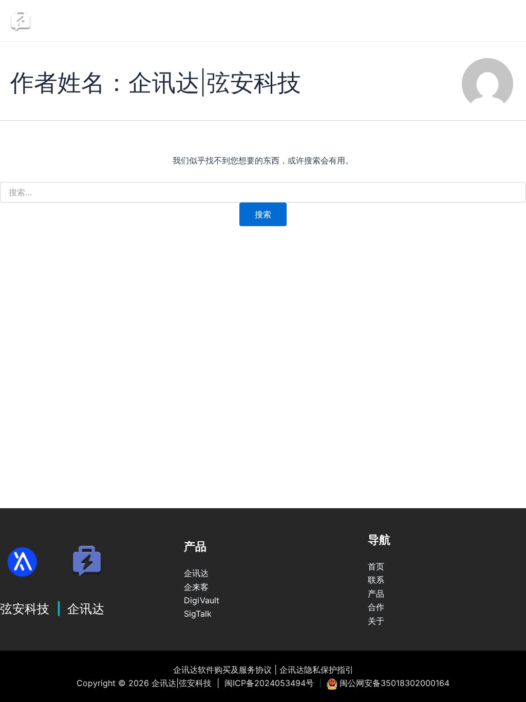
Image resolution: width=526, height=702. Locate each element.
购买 (361, 20)
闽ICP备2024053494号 (269, 683)
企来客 (196, 587)
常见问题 (426, 20)
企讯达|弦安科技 (96, 20)
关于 (376, 621)
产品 (376, 593)
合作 (376, 607)
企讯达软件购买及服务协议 (222, 669)
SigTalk (198, 613)
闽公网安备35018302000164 (394, 683)
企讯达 (252, 20)
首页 (376, 566)
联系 (310, 20)
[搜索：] (263, 192)
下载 (490, 20)
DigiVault (201, 600)
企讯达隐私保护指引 (316, 669)
